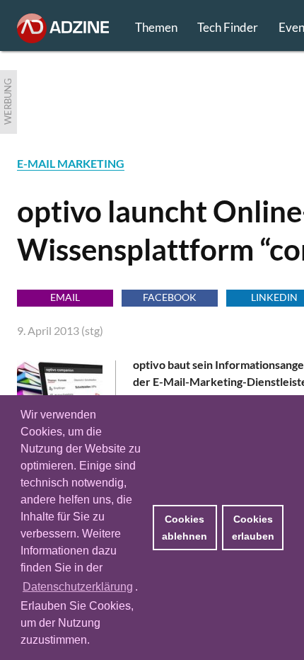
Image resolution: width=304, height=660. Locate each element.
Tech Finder (227, 27)
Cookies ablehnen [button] (184, 527)
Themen (156, 27)
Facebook (170, 297)
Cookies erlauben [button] (253, 527)
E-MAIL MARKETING (70, 163)
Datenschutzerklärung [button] (78, 587)
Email (65, 297)
